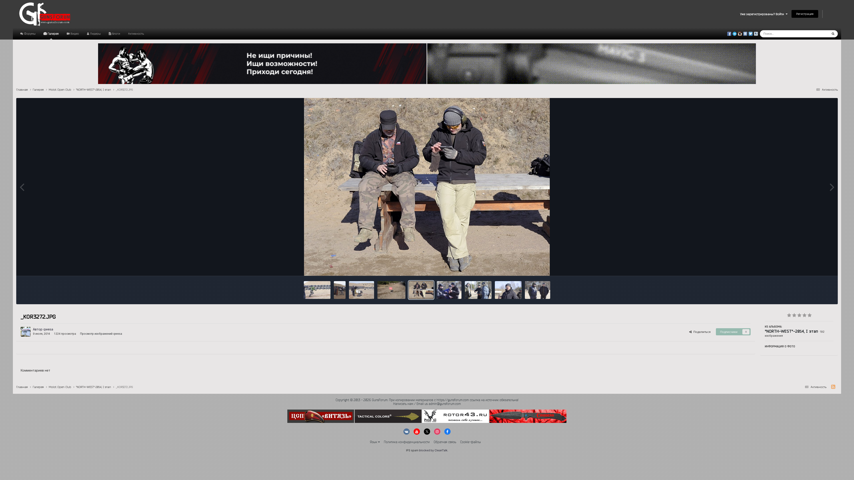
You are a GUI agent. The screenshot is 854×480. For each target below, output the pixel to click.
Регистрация (805, 13)
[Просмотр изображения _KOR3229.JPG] (449, 290)
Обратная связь (445, 442)
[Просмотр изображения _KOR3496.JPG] (340, 290)
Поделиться (701, 332)
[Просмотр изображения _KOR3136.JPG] (537, 290)
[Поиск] (833, 33)
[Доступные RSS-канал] (833, 387)
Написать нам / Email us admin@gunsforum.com (427, 404)
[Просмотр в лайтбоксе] (427, 187)
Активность (136, 33)
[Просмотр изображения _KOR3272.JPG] (421, 290)
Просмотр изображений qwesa (101, 333)
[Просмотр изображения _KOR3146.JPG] (478, 290)
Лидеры (95, 33)
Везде (818, 33)
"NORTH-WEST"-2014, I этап (791, 331)
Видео (74, 33)
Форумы (29, 33)
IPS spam (412, 450)
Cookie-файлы (470, 442)
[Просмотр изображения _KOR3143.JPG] (508, 290)
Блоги (115, 33)
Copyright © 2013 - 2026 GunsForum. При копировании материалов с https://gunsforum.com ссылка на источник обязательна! (427, 400)
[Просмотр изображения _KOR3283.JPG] (391, 290)
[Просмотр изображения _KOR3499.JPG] (317, 290)
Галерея (53, 33)
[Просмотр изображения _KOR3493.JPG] (361, 290)
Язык (374, 442)
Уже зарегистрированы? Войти (763, 14)
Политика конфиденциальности (407, 442)
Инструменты (818, 268)
